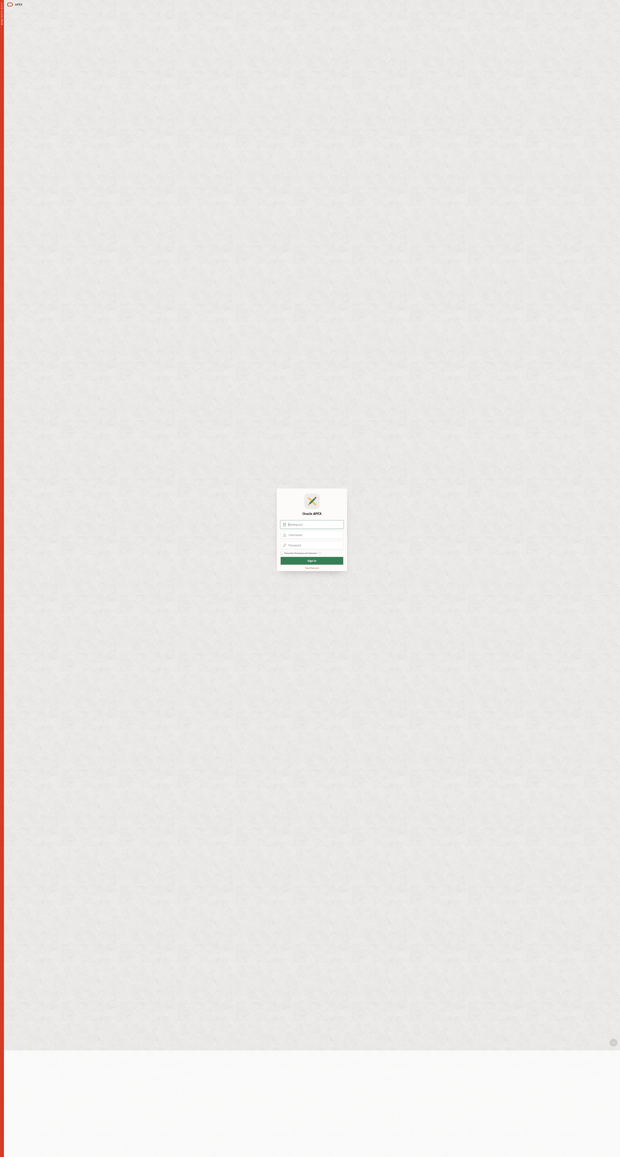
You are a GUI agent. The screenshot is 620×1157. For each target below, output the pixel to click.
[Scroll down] (613, 1043)
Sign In (312, 560)
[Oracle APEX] (14, 4)
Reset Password (312, 568)
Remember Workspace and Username (300, 553)
